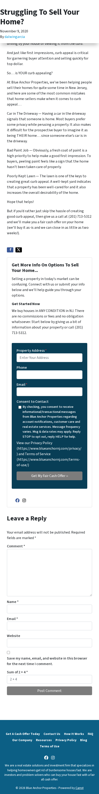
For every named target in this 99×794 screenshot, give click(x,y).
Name (13, 601)
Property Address (32, 350)
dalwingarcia (15, 36)
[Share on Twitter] (18, 249)
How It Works (74, 734)
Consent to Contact (33, 401)
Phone (22, 367)
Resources (44, 740)
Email (22, 384)
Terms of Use (49, 746)
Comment (16, 546)
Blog (83, 740)
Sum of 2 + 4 (17, 672)
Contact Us (52, 734)
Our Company (22, 740)
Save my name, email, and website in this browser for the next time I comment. (47, 661)
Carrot (80, 788)
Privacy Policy (65, 740)
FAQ (90, 734)
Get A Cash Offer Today (23, 734)
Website (13, 635)
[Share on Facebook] (10, 249)
